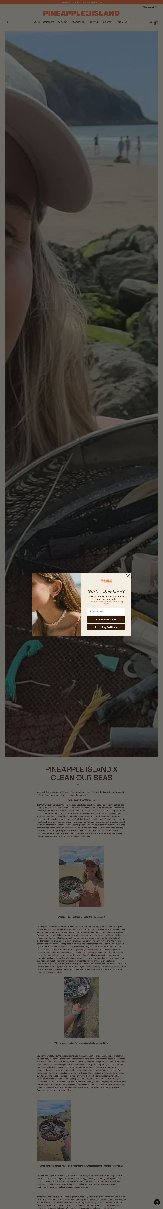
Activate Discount (106, 619)
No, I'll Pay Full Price (106, 627)
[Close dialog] (128, 576)
